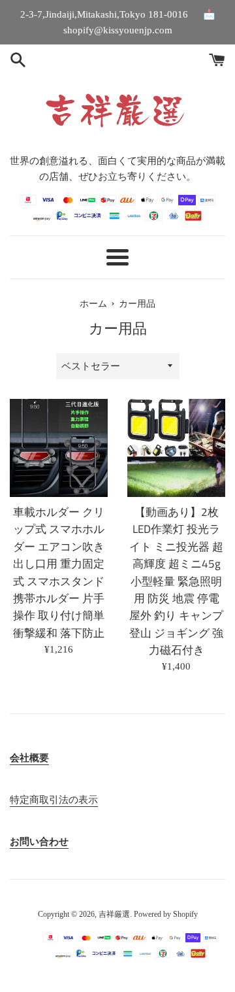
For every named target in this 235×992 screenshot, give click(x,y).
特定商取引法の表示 (54, 800)
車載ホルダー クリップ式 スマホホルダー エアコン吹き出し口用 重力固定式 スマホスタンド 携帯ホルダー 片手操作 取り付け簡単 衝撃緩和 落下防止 (58, 572)
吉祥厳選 (114, 914)
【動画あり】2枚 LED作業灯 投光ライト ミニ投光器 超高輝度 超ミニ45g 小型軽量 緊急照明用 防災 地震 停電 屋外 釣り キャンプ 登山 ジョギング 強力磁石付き (176, 581)
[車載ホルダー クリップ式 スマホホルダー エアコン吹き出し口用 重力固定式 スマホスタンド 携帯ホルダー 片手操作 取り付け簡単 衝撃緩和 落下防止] (59, 448)
